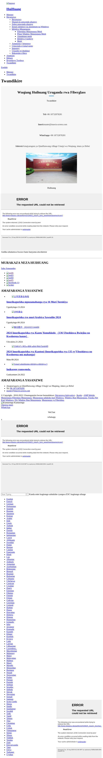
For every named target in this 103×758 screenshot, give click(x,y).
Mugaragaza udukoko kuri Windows (48, 398)
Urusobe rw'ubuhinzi (21, 51)
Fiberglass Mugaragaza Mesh (29, 31)
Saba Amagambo (8, 268)
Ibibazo (9, 58)
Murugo (9, 15)
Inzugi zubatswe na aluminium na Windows (30, 27)
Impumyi (15, 48)
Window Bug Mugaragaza (76, 398)
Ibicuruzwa (11, 17)
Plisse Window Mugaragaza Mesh (31, 34)
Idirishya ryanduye (25, 39)
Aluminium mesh (24, 36)
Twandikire (11, 63)
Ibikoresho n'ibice (19, 53)
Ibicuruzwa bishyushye (65, 395)
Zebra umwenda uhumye (22, 24)
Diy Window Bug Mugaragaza (28, 400)
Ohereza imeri (7, 405)
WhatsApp (5, 407)
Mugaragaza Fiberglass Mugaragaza (16, 398)
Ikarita (79, 395)
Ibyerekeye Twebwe (15, 60)
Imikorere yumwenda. (18, 369)
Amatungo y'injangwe (21, 43)
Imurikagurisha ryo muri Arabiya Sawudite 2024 (33, 317)
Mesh (19, 41)
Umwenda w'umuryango (22, 46)
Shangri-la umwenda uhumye (24, 22)
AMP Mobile (89, 395)
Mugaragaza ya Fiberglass (53, 400)
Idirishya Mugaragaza (21, 29)
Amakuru (10, 55)
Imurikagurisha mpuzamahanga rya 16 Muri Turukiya (37, 301)
